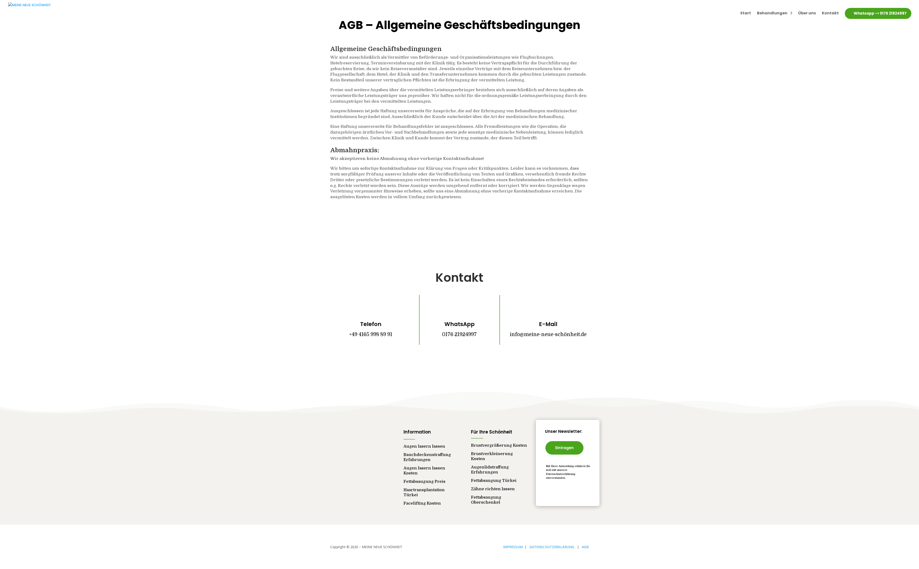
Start (745, 13)
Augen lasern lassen (424, 446)
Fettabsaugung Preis (424, 481)
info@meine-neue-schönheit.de (548, 334)
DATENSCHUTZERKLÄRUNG (553, 547)
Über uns (807, 13)
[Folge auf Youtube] (474, 364)
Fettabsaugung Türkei (493, 480)
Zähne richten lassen (493, 489)
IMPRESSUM (513, 547)
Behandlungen (772, 13)
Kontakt (830, 13)
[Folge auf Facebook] (445, 364)
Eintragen (564, 447)
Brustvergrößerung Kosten (499, 445)
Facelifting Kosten (422, 503)
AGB (585, 547)
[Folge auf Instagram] (459, 364)
